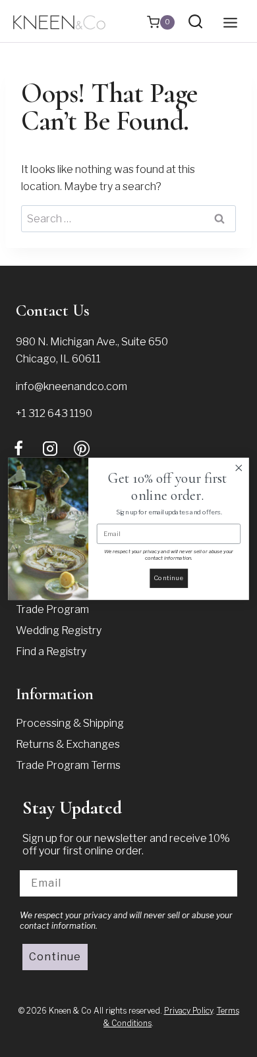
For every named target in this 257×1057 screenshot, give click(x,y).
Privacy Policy (188, 1011)
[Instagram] (50, 448)
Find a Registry (51, 651)
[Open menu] (230, 22)
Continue (55, 956)
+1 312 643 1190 (54, 413)
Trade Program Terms (68, 765)
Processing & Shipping (70, 723)
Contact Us (53, 310)
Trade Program (52, 609)
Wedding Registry (58, 630)
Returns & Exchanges (68, 744)
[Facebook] (18, 448)
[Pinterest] (82, 448)
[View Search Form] (195, 22)
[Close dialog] (239, 467)
